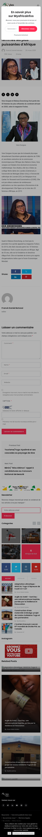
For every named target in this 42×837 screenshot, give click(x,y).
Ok (9, 833)
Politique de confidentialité (23, 833)
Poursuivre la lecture (21, 35)
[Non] (39, 829)
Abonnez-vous (28, 29)
